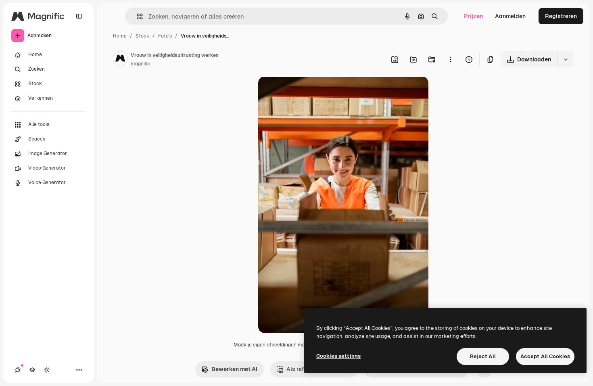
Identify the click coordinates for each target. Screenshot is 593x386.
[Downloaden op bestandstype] (566, 59)
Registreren (561, 16)
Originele (311, 92)
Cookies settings (338, 355)
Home (120, 36)
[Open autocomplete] (136, 16)
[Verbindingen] (17, 369)
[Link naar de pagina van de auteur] (120, 59)
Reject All (483, 356)
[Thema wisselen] (46, 369)
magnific (140, 64)
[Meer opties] (450, 59)
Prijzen (473, 16)
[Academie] (32, 369)
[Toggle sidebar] (79, 16)
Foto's (165, 36)
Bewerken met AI (234, 369)
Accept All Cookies (545, 356)
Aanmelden (510, 16)
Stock (142, 36)
